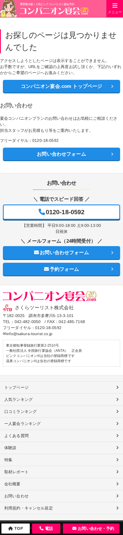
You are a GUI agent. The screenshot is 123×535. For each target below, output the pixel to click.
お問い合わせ (16, 496)
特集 (8, 459)
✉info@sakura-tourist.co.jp (28, 333)
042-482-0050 (28, 321)
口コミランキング (20, 411)
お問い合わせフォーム (61, 154)
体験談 (10, 447)
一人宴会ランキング (22, 423)
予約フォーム (64, 269)
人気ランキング (18, 399)
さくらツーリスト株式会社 (44, 307)
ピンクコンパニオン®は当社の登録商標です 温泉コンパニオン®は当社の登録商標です (40, 358)
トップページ (16, 387)
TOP (18, 528)
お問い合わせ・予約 (96, 528)
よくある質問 (16, 435)
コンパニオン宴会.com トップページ (61, 86)
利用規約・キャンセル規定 (28, 508)
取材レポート (16, 472)
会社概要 (12, 484)
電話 (49, 528)
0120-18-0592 (65, 212)
